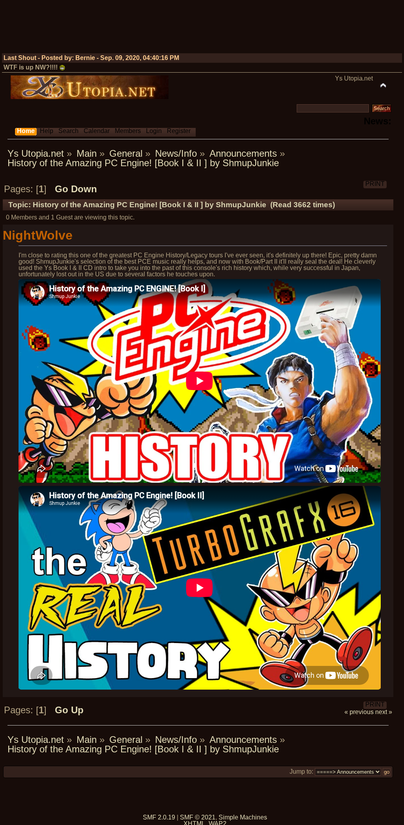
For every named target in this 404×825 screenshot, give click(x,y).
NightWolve (38, 235)
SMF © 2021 (197, 817)
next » (383, 712)
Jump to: (301, 771)
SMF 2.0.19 (159, 817)
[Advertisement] (252, 29)
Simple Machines (243, 817)
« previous (359, 712)
